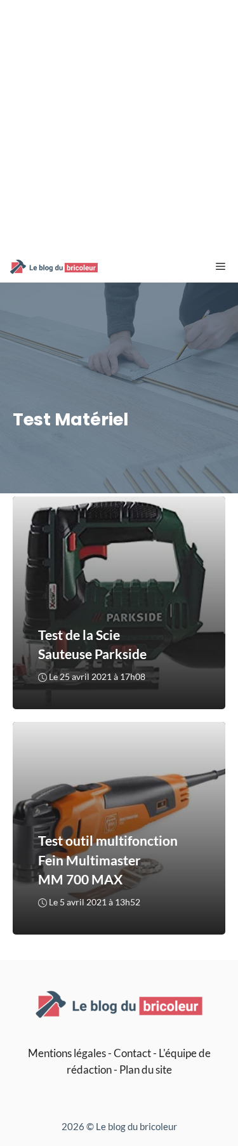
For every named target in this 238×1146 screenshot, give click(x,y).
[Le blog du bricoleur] (54, 267)
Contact (132, 1053)
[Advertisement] (119, 125)
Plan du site (145, 1069)
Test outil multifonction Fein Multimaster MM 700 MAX (108, 860)
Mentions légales (67, 1053)
